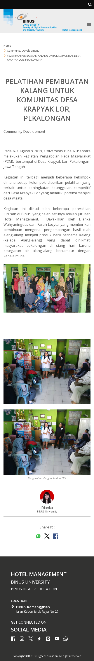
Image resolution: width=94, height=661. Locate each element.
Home (7, 45)
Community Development (23, 50)
